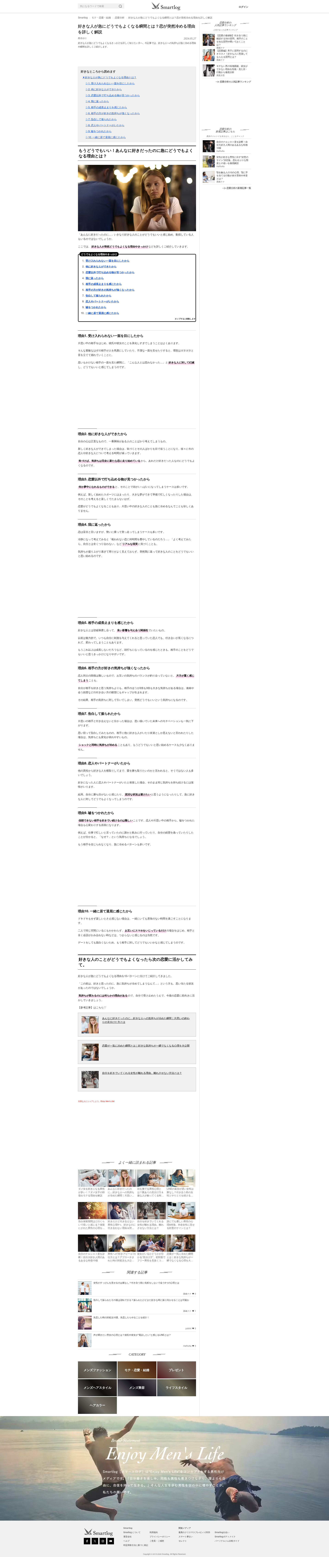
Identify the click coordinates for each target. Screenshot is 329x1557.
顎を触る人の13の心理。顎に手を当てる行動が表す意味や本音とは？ (232, 175)
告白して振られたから (98, 295)
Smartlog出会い (222, 1532)
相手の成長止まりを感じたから (104, 284)
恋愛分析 (119, 17)
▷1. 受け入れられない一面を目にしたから (110, 83)
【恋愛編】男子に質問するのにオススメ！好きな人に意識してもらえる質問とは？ (232, 53)
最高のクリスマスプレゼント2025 (194, 1532)
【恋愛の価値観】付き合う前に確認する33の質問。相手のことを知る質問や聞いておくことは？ (232, 40)
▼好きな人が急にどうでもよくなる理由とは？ (109, 77)
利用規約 (154, 1532)
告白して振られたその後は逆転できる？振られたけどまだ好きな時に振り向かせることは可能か (141, 1300)
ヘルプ (126, 1540)
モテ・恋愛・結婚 (101, 17)
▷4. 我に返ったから (97, 101)
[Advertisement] (107, 1128)
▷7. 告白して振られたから (101, 119)
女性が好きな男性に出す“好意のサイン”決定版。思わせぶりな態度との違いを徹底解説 (232, 160)
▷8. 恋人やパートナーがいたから (105, 125)
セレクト (183, 1540)
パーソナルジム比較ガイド (227, 1540)
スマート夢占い (186, 1536)
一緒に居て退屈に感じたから (102, 313)
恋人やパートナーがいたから (102, 301)
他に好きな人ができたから (101, 266)
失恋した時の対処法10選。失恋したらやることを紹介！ (121, 1317)
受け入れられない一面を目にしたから (107, 260)
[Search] (121, 6)
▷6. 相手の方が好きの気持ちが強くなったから (113, 113)
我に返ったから (95, 278)
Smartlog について (132, 1532)
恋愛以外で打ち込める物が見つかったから (110, 272)
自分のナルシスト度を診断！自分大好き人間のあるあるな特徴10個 (232, 144)
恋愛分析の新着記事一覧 (239, 187)
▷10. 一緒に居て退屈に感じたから (106, 137)
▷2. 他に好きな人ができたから (104, 89)
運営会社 (127, 1536)
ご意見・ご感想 (157, 1540)
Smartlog (83, 17)
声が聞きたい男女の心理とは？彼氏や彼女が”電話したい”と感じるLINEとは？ (132, 1334)
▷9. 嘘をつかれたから (99, 131)
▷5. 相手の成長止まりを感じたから (106, 107)
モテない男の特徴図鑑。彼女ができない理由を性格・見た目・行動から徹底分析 (232, 69)
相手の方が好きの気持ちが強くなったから (110, 290)
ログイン (243, 6)
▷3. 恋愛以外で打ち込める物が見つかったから (113, 95)
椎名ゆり (82, 38)
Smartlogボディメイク (225, 1536)
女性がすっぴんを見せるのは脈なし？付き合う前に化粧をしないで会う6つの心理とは (136, 1282)
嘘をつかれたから (96, 307)
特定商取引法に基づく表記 (135, 1544)
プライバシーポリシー (160, 1536)
